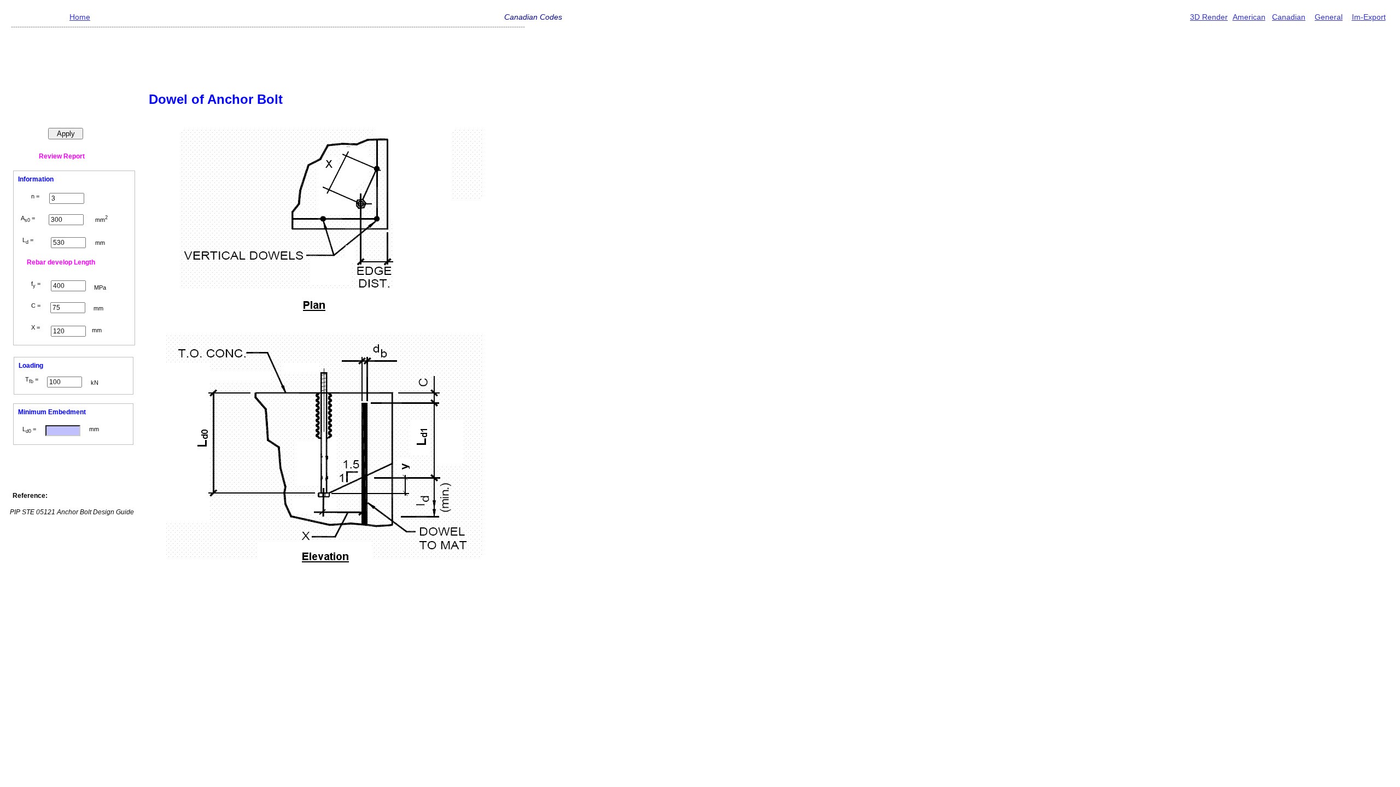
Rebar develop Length (61, 262)
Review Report (62, 156)
